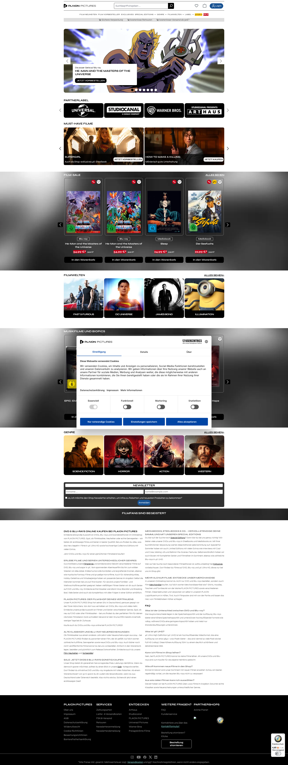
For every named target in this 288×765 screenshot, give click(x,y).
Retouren (101, 722)
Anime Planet (201, 709)
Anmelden (144, 502)
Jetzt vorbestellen (91, 80)
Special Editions (178, 537)
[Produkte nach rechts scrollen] (227, 224)
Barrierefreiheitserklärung (77, 739)
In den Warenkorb (83, 259)
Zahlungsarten (104, 709)
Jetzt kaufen (213, 159)
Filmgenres (89, 564)
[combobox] (141, 6)
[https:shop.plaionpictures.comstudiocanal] (124, 110)
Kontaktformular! (170, 726)
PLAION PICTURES (139, 718)
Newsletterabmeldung (108, 730)
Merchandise (155, 584)
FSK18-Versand (104, 718)
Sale (120, 666)
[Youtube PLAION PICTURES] (138, 757)
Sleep (164, 243)
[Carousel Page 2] (136, 90)
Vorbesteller (87, 653)
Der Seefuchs (204, 243)
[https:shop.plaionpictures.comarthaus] (204, 110)
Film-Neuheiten (71, 653)
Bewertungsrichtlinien (75, 735)
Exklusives (218, 564)
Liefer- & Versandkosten (109, 714)
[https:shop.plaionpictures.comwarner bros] (164, 110)
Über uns (68, 709)
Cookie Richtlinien (73, 730)
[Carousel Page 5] (148, 90)
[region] (144, 61)
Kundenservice (169, 714)
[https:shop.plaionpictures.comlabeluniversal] (84, 110)
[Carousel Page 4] (144, 90)
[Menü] (283, 735)
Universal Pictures (138, 722)
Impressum (69, 714)
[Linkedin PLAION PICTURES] (155, 757)
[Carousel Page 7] (155, 90)
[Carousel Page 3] (140, 90)
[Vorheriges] (67, 60)
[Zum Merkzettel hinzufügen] (99, 182)
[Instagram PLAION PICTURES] (132, 757)
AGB (66, 718)
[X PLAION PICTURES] (150, 757)
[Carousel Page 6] (152, 90)
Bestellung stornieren (176, 744)
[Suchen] (171, 6)
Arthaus (133, 709)
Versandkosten (135, 762)
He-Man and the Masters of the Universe (83, 245)
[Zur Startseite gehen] (80, 6)
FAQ (163, 709)
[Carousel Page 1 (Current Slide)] (132, 90)
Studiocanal (135, 714)
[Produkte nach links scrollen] (60, 224)
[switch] (278, 753)
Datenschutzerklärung (76, 722)
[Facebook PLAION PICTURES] (144, 757)
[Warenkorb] (205, 6)
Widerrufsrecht (72, 726)
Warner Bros (135, 726)
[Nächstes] (221, 60)
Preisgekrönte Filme (139, 730)
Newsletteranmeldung (108, 726)
